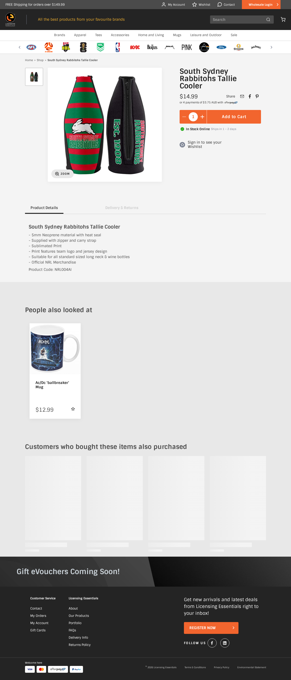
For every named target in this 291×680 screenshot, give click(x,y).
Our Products (79, 616)
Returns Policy (80, 645)
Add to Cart (234, 117)
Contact (36, 608)
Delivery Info (78, 637)
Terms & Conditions (195, 667)
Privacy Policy (221, 667)
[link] (231, 102)
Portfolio (75, 623)
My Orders (38, 616)
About (73, 608)
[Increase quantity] (202, 117)
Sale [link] (234, 35)
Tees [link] (98, 35)
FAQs (72, 630)
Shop (40, 60)
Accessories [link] (120, 35)
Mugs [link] (177, 35)
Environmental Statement (251, 667)
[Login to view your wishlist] (73, 409)
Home (29, 60)
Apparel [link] (80, 35)
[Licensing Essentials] (10, 19)
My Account (39, 623)
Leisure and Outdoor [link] (206, 35)
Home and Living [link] (151, 35)
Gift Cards (37, 630)
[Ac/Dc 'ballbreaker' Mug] (55, 348)
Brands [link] (59, 35)
